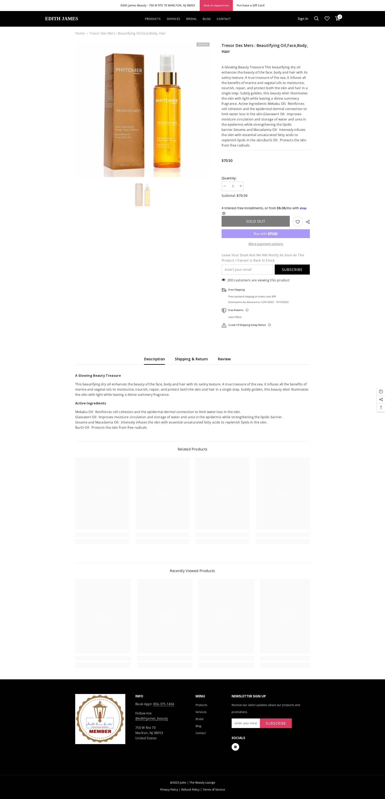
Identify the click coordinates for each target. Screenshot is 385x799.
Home (80, 33)
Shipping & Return (191, 359)
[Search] (316, 18)
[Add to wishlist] (298, 222)
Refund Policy (190, 789)
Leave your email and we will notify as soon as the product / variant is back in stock (263, 258)
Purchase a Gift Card (250, 5)
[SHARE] (306, 222)
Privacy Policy (169, 789)
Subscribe (292, 269)
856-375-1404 (163, 704)
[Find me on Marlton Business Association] (102, 719)
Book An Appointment (216, 5)
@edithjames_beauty (151, 718)
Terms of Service (214, 789)
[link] (102, 534)
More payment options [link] (265, 244)
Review (224, 359)
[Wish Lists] (327, 18)
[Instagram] (235, 747)
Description (154, 359)
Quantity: (229, 178)
